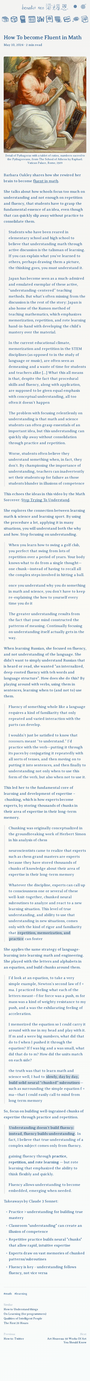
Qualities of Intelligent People (23, 1318)
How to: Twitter (14, 1338)
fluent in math (45, 181)
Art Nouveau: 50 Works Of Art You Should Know (66, 1340)
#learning (21, 1293)
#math (8, 1293)
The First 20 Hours (16, 1323)
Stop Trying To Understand (45, 500)
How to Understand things (21, 1309)
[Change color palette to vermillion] (75, 6)
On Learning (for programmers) (25, 1314)
